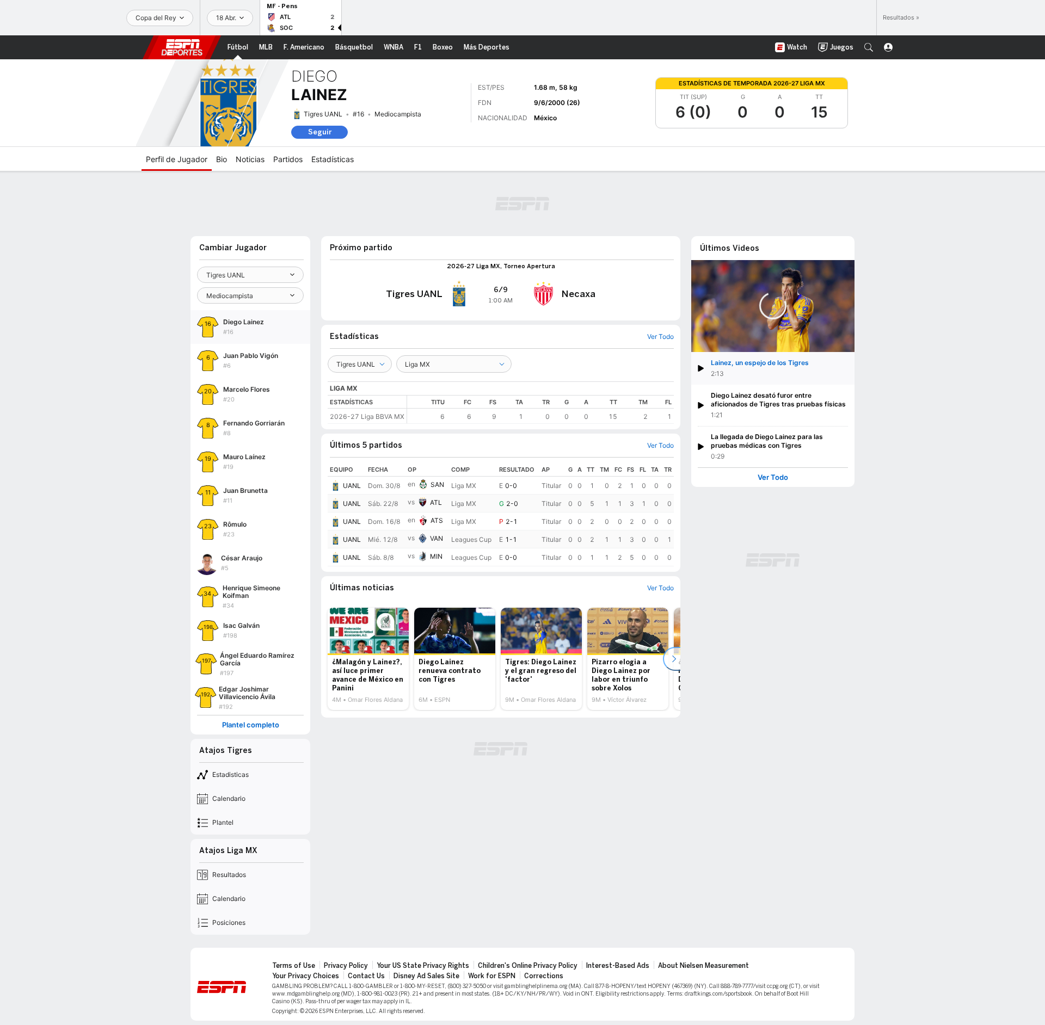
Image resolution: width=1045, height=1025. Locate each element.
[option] (368, 659)
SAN (437, 484)
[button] (868, 47)
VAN (436, 538)
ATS (437, 520)
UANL (352, 485)
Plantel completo (250, 725)
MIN (436, 556)
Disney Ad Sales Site (426, 976)
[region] (540, 409)
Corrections (543, 976)
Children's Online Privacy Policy (527, 966)
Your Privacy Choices (305, 976)
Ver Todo (773, 477)
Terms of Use (293, 966)
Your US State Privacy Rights (423, 966)
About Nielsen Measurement (703, 966)
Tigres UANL (323, 114)
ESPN (181, 47)
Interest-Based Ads (617, 966)
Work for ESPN (491, 976)
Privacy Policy (346, 966)
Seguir (319, 132)
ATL (436, 502)
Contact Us (366, 976)
